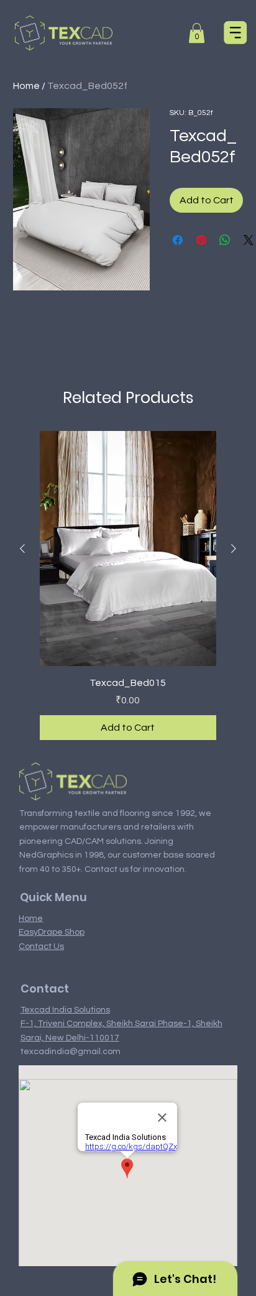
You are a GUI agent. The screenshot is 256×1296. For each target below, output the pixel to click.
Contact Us (41, 946)
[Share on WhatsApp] (224, 240)
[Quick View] (128, 549)
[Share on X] (248, 240)
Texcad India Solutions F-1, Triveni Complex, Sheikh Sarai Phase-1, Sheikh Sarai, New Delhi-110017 (121, 1024)
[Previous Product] (22, 548)
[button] (196, 33)
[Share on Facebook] (177, 240)
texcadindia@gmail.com (71, 1051)
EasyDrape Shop (52, 932)
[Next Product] (233, 548)
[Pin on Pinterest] (201, 240)
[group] (128, 585)
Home (26, 86)
